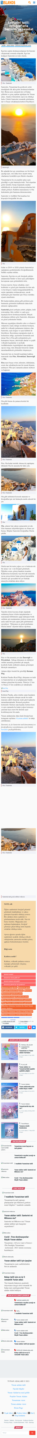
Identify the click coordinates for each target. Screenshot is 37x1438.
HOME (4, 45)
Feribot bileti (21, 1413)
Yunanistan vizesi (18, 1400)
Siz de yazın (18, 1420)
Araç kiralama (20, 1415)
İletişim (6, 1420)
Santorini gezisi (24, 987)
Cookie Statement (19, 1422)
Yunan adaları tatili (18, 1385)
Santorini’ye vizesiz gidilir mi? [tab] (12, 978)
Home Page (18, 1408)
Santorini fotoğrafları (9, 987)
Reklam (12, 1420)
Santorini (28, 990)
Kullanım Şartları (28, 1420)
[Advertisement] (18, 807)
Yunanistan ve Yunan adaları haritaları (26, 1052)
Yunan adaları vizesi (18, 1404)
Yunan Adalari (24, 1021)
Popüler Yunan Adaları (18, 1396)
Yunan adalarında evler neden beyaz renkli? (26, 1088)
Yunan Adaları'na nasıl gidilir (19, 1392)
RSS (26, 1422)
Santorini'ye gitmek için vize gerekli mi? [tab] (14, 984)
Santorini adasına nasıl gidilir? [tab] (12, 981)
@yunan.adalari (22, 718)
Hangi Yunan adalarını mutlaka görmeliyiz (17, 1003)
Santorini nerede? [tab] (8, 974)
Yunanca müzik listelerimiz (24, 1127)
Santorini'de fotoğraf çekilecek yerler (15, 997)
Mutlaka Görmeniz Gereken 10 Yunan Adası (17, 1011)
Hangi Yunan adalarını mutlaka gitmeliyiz (16, 1000)
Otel (32, 1413)
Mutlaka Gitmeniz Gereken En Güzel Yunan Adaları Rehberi (17, 1007)
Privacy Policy (8, 1422)
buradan (4, 729)
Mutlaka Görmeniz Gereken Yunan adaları (17, 1015)
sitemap (31, 1422)
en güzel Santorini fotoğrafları (13, 990)
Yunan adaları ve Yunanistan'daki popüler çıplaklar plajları (27, 1069)
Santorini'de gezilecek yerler (23, 45)
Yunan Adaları (10, 45)
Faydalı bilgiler (18, 1388)
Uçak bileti (8, 1413)
